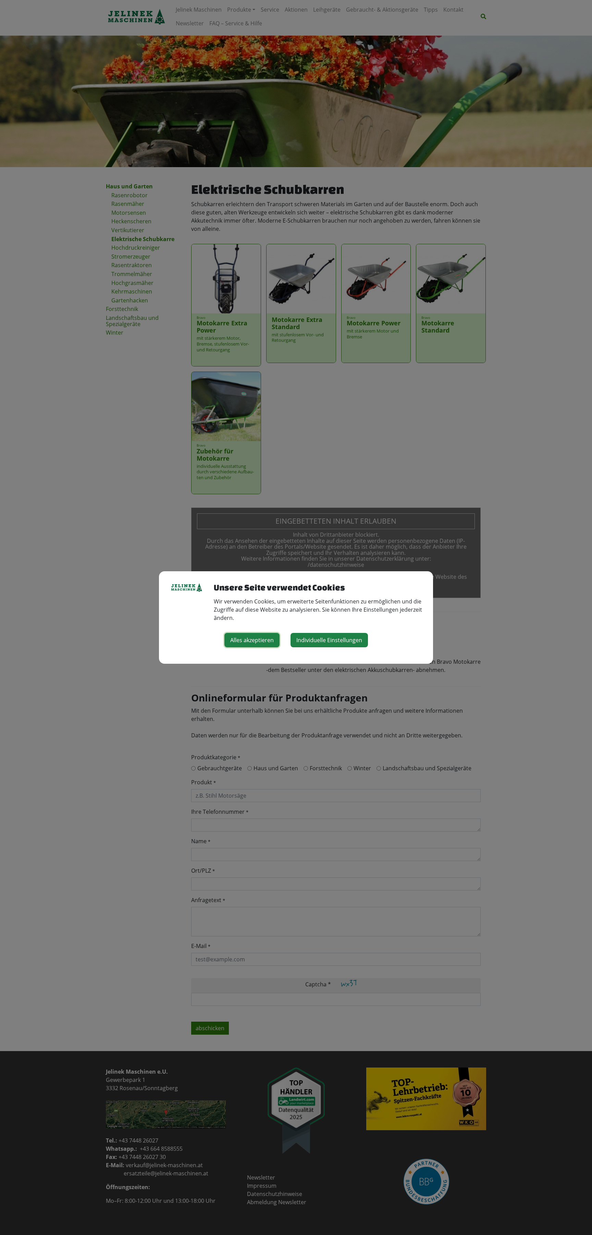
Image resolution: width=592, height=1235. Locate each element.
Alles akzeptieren (252, 640)
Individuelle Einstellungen (329, 640)
